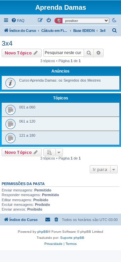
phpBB (42, 231)
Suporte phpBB (72, 237)
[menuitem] (18, 20)
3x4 (7, 43)
